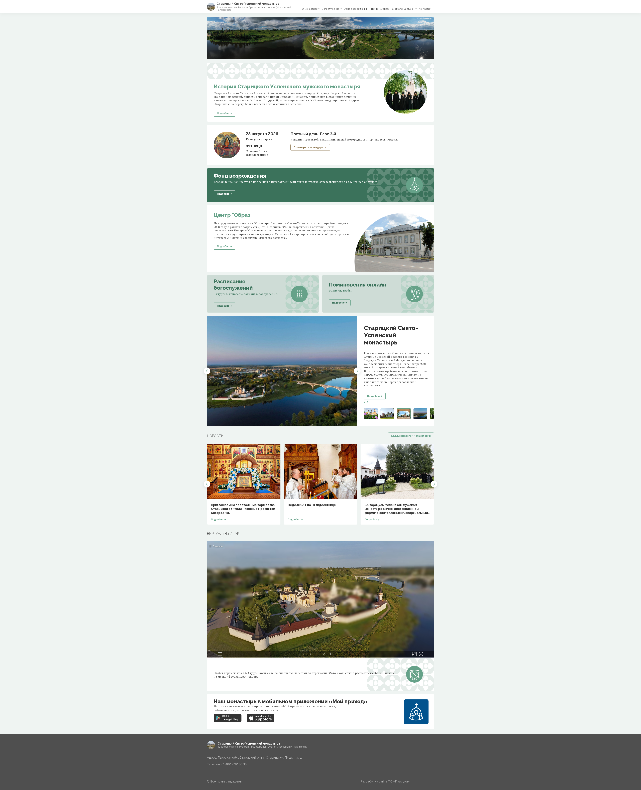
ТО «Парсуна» (398, 781)
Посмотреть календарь (308, 147)
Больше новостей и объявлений (411, 436)
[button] (207, 371)
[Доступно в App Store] (261, 715)
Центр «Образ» (380, 9)
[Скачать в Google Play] (228, 715)
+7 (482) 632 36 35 (234, 764)
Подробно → (374, 396)
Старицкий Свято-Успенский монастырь (248, 3)
